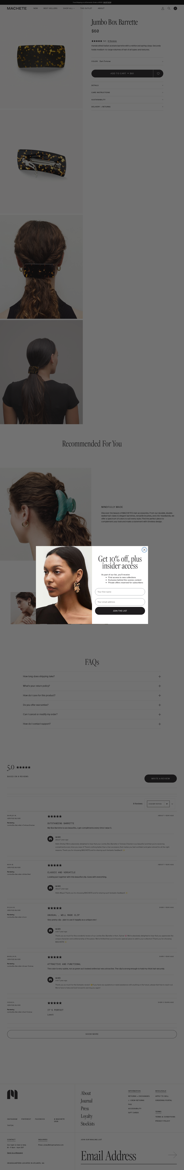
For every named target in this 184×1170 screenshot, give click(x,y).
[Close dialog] (144, 549)
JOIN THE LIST (120, 611)
